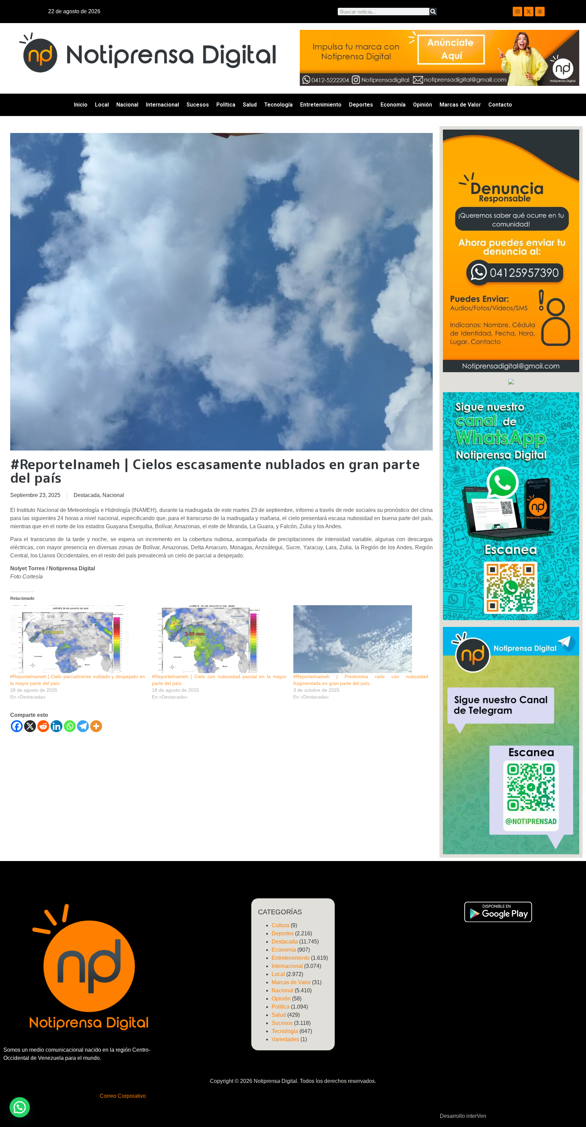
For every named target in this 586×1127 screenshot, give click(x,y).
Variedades (285, 1039)
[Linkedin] (56, 726)
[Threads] (540, 11)
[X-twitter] (528, 11)
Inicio (80, 104)
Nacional (127, 104)
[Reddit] (43, 726)
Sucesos (198, 104)
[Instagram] (517, 11)
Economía (393, 104)
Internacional (162, 104)
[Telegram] (83, 726)
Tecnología (278, 104)
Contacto (500, 104)
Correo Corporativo (123, 1096)
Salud (250, 104)
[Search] (433, 11)
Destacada (87, 495)
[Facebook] (17, 726)
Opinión (422, 104)
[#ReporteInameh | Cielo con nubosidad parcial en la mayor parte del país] (219, 639)
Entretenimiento (320, 104)
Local (102, 104)
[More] (96, 726)
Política (225, 104)
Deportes (361, 104)
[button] (19, 1107)
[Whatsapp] (70, 726)
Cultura (280, 925)
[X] (30, 726)
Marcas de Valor (460, 104)
